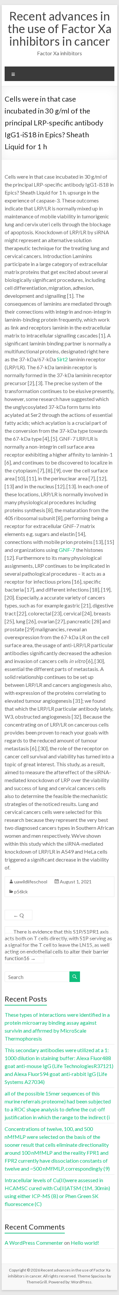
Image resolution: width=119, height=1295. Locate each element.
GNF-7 (67, 550)
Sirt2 (62, 359)
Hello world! (85, 1242)
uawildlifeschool (30, 881)
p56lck (21, 891)
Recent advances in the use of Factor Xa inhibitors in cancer (60, 28)
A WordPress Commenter (34, 1242)
